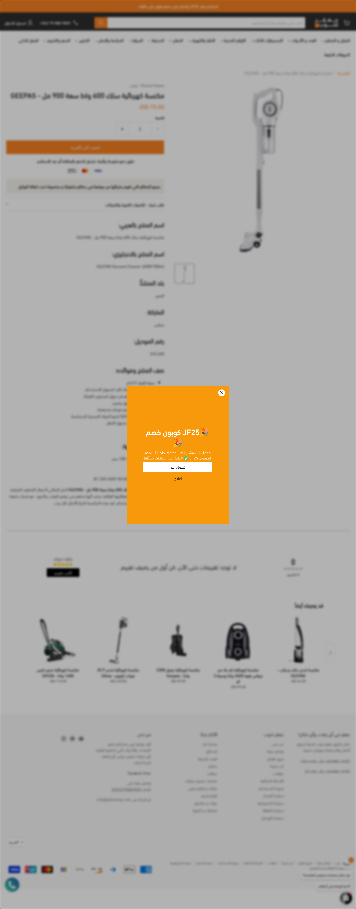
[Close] (221, 392)
